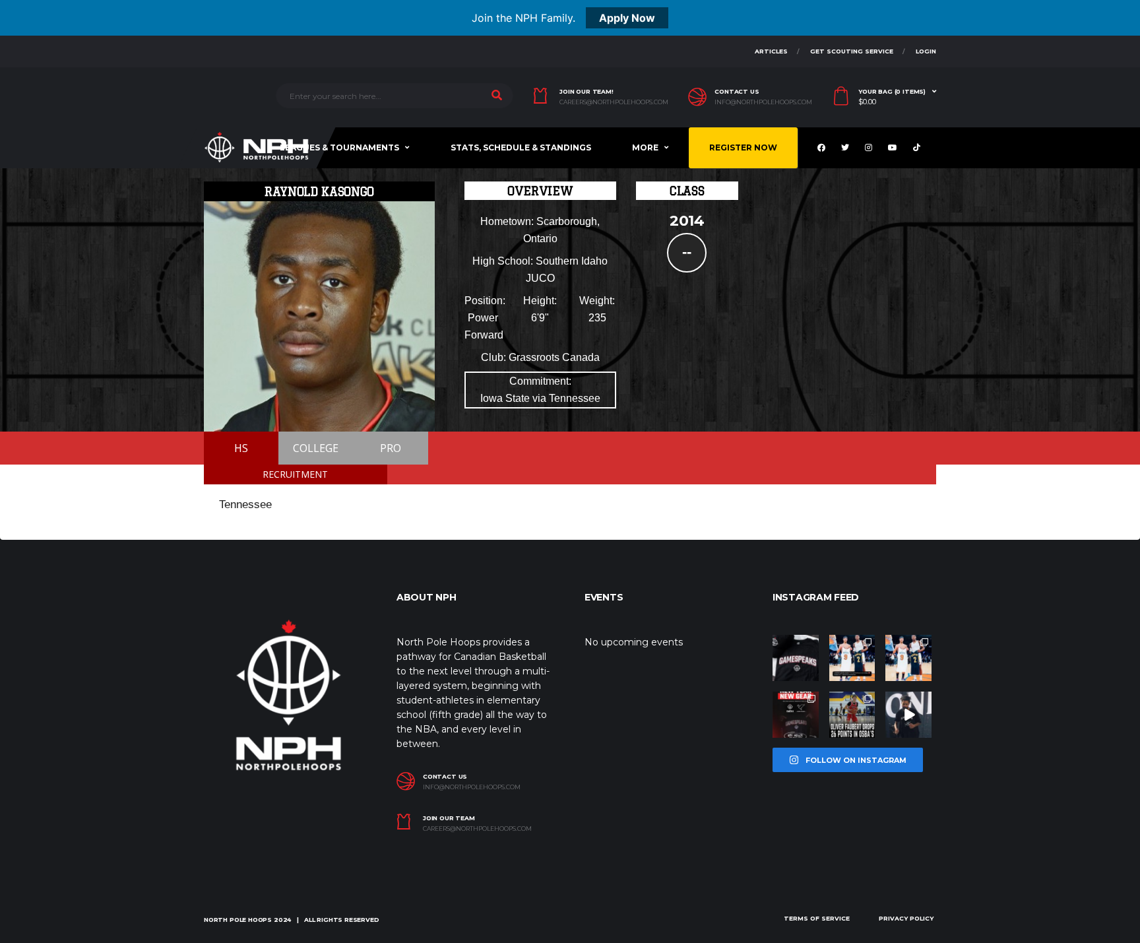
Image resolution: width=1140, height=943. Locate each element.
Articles (771, 51)
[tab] (295, 474)
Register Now (743, 147)
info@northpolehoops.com (763, 102)
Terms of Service (817, 918)
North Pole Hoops (238, 919)
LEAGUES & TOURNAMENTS (339, 147)
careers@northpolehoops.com (613, 102)
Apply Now (627, 17)
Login (926, 51)
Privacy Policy (906, 918)
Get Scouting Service (851, 51)
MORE (645, 147)
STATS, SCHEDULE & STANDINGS (521, 147)
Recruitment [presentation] (295, 474)
